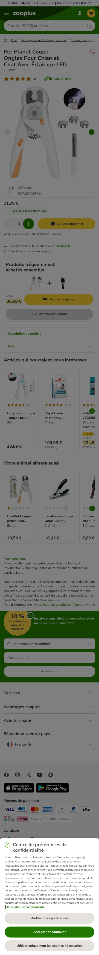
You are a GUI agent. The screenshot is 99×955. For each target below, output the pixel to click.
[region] (49, 896)
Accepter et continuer (49, 932)
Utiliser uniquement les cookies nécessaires (49, 946)
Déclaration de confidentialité (25, 907)
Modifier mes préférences (49, 918)
